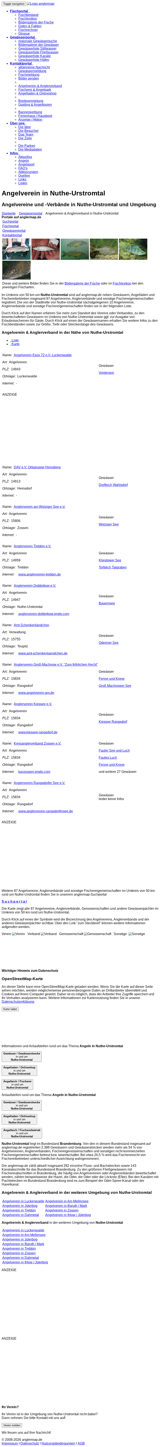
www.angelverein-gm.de (36, 693)
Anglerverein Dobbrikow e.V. (35, 585)
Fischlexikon (27, 18)
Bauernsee (107, 603)
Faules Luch (108, 757)
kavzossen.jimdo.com (34, 771)
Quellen (24, 175)
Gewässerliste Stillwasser (37, 48)
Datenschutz (29, 1443)
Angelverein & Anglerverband (40, 86)
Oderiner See (109, 642)
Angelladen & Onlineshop (37, 93)
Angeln (23, 160)
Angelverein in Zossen (62, 1210)
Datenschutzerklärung (18, 1001)
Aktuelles (25, 157)
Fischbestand (28, 15)
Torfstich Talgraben (113, 567)
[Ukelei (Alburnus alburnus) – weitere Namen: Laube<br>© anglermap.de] (45, 258)
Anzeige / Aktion (30, 119)
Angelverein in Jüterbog (20, 1206)
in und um (21, 1056)
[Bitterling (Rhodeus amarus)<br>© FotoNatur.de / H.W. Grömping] (104, 258)
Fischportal (10, 226)
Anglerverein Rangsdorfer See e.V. (39, 783)
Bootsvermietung (30, 101)
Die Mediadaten (30, 149)
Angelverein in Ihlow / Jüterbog (68, 1215)
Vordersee (106, 372)
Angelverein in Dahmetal (20, 1215)
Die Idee (24, 127)
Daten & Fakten (29, 26)
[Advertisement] (69, 429)
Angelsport (26, 164)
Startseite (9, 213)
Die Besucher (28, 131)
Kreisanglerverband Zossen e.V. (37, 743)
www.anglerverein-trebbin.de (39, 574)
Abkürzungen (28, 172)
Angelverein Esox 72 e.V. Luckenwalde (43, 355)
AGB (81, 1443)
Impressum (10, 1443)
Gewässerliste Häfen (33, 59)
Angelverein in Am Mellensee (67, 1201)
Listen (22, 183)
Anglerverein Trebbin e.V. (32, 546)
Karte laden (10, 1009)
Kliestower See (110, 560)
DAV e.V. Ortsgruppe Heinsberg (37, 467)
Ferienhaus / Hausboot (35, 116)
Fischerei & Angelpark (34, 89)
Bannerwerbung (30, 112)
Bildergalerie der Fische (36, 22)
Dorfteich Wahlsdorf (113, 485)
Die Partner (26, 145)
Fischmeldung (28, 74)
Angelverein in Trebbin (19, 1210)
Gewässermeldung (32, 71)
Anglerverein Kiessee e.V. (33, 704)
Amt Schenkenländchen (31, 625)
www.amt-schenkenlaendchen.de (43, 653)
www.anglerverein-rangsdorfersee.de (45, 811)
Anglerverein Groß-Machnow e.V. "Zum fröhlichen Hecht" (56, 664)
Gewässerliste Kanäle (34, 56)
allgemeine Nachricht (34, 67)
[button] (20, 11)
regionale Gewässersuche (37, 41)
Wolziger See (109, 524)
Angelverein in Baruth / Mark (66, 1206)
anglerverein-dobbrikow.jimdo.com (43, 614)
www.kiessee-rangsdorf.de (38, 732)
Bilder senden (28, 78)
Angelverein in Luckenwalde (23, 1201)
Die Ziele (25, 138)
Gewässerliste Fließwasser (38, 52)
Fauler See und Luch (114, 750)
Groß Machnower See (115, 685)
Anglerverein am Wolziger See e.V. (39, 506)
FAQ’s (23, 168)
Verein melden (11, 1425)
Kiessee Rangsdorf (113, 721)
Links (22, 179)
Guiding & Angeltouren (35, 104)
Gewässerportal (30, 213)
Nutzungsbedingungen (58, 1443)
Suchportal (10, 221)
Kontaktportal (12, 235)
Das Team (25, 134)
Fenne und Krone (112, 678)
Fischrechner (28, 30)
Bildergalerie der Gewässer (38, 45)
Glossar (24, 33)
